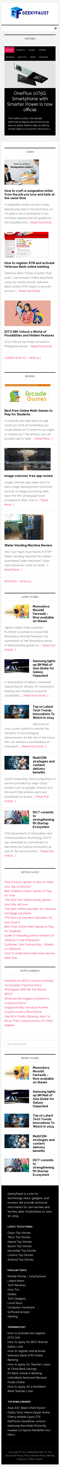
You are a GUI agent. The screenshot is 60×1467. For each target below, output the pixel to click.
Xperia (26, 1430)
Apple (37, 1412)
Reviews (10, 57)
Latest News (16, 1280)
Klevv (11, 1434)
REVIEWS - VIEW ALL (18, 581)
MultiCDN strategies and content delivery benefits (44, 765)
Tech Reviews (17, 1285)
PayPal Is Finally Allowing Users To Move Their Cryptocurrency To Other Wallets (28, 1021)
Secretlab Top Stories (22, 1250)
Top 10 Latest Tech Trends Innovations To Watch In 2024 (44, 712)
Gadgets (20, 50)
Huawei (12, 1430)
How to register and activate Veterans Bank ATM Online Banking (26, 1355)
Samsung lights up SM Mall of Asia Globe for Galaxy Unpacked (44, 668)
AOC (17, 1407)
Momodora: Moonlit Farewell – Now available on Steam (43, 614)
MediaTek (38, 1430)
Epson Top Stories (20, 1246)
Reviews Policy (38, 1455)
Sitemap (51, 1455)
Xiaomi (28, 1412)
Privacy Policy (23, 1455)
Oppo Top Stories (19, 1232)
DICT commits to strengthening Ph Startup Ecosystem (43, 819)
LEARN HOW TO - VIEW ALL (23, 357)
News (33, 57)
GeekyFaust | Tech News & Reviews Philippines (30, 12)
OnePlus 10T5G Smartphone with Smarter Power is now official (30, 101)
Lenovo (40, 1421)
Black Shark (28, 1407)
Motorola (40, 1425)
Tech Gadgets (17, 1298)
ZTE (38, 1416)
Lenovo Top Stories (20, 1255)
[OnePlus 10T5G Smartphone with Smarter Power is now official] (30, 74)
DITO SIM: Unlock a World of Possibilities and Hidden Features (29, 333)
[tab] (9, 50)
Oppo (31, 1416)
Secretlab (26, 1425)
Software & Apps (19, 1312)
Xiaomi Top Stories (20, 1241)
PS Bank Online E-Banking (25, 1373)
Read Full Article (41, 222)
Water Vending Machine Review (28, 545)
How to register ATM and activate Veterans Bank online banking (29, 264)
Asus (11, 1407)
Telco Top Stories (19, 1237)
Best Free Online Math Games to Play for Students (28, 412)
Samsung (14, 1425)
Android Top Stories (21, 1259)
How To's (22, 57)
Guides (31, 50)
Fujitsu (12, 1412)
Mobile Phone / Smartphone (27, 1276)
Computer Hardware (21, 1307)
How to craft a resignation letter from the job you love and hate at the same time (29, 194)
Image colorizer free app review (28, 476)
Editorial (43, 57)
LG (20, 1430)
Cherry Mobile (17, 1416)
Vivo (47, 1430)
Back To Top (45, 1452)
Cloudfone (28, 1421)
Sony (20, 1412)
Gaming (42, 50)
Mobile (9, 50)
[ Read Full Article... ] (35, 695)
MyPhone (14, 1421)
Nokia (46, 1412)
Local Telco (15, 1303)
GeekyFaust (33, 1452)
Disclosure (10, 1455)
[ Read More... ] (43, 438)
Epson (41, 1407)
